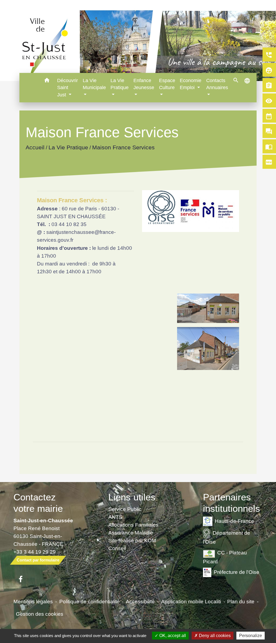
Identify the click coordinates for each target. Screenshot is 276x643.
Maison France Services (123, 147)
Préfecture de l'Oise (236, 572)
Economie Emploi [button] (190, 84)
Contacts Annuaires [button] (217, 84)
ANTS (115, 517)
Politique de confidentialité (89, 601)
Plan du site (240, 601)
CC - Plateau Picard (225, 556)
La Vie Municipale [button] (94, 84)
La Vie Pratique (68, 147)
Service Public (125, 509)
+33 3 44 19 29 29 (34, 552)
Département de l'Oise (226, 537)
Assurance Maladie (130, 533)
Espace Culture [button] (167, 84)
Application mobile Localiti (191, 601)
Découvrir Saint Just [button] (67, 87)
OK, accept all (172, 635)
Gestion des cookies (39, 614)
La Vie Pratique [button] (120, 84)
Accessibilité (140, 601)
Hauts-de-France (234, 521)
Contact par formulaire (38, 560)
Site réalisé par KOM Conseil (132, 544)
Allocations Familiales (133, 525)
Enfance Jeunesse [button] (143, 84)
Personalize (250, 635)
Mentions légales (33, 601)
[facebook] (20, 579)
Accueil (34, 147)
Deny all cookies (214, 635)
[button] (47, 81)
